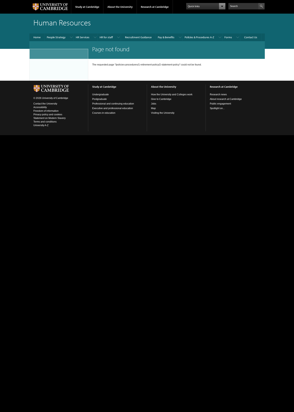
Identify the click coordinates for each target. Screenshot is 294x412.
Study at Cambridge (87, 7)
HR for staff (106, 37)
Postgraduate (99, 99)
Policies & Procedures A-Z (199, 37)
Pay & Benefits (166, 37)
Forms (228, 37)
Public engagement (220, 103)
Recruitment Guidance (138, 37)
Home (37, 37)
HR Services (82, 37)
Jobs (153, 103)
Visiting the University (162, 113)
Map (153, 108)
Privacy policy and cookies (47, 114)
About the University (120, 7)
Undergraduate (100, 94)
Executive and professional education (112, 108)
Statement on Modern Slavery (49, 118)
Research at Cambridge (155, 7)
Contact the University (45, 103)
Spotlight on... (217, 108)
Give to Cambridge (161, 99)
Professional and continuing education (113, 103)
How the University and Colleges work (171, 94)
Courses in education (103, 113)
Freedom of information (46, 111)
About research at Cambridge (226, 99)
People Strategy (56, 37)
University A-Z (40, 125)
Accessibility (40, 107)
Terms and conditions (45, 121)
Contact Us (250, 37)
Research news (218, 94)
